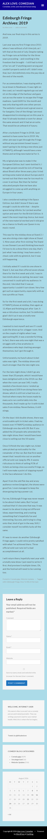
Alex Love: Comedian (18, 3)
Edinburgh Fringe (13, 582)
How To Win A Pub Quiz (29, 582)
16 (37, 795)
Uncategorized (17, 759)
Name (9, 636)
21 (28, 799)
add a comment (21, 27)
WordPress (20, 834)
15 (32, 795)
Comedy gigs (15, 579)
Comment (10, 618)
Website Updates (27, 579)
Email (8, 647)
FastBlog (29, 834)
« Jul (9, 814)
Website (9, 658)
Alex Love (8, 27)
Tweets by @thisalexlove (17, 735)
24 (10, 803)
